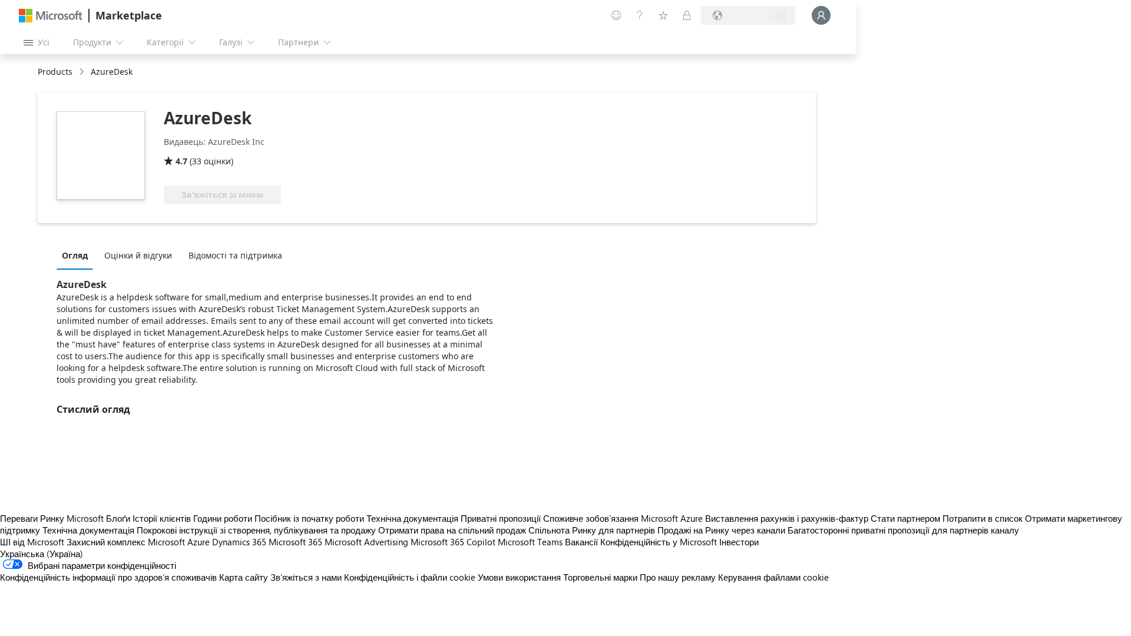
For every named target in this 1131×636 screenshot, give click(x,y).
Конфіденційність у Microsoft (658, 542)
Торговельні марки (600, 577)
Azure (198, 542)
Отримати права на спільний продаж (452, 530)
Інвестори (739, 542)
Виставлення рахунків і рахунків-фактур (786, 518)
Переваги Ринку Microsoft (52, 518)
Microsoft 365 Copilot (453, 542)
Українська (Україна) (41, 553)
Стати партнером (905, 518)
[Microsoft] (50, 15)
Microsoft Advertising (366, 542)
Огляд (75, 255)
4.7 (181, 161)
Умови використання (519, 577)
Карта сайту (243, 577)
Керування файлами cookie (773, 577)
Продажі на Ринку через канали (721, 530)
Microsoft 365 (295, 542)
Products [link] (55, 71)
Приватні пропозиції (501, 518)
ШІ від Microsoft (32, 542)
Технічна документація (412, 518)
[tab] (78, 255)
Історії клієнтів (162, 518)
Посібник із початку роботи (309, 518)
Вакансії (581, 542)
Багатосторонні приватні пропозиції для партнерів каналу (903, 530)
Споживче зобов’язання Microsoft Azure (624, 518)
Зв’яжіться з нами (306, 577)
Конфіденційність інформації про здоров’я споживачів (108, 577)
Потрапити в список (983, 518)
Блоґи (118, 518)
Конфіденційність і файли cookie (409, 577)
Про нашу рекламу (678, 577)
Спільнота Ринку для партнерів (591, 530)
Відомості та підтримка (235, 255)
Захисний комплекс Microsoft (126, 542)
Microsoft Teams (530, 542)
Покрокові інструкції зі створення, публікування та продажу (256, 530)
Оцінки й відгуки (138, 255)
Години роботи (222, 518)
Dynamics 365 (239, 542)
